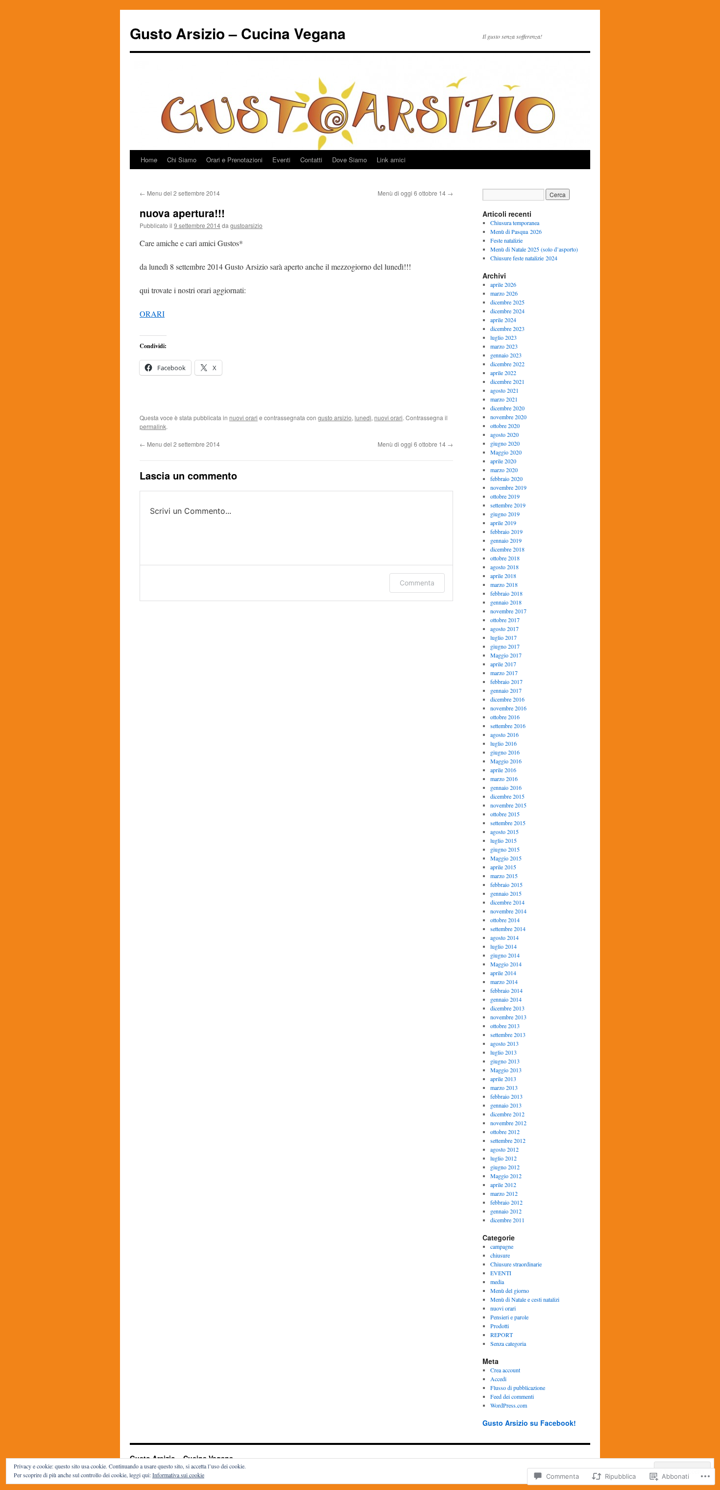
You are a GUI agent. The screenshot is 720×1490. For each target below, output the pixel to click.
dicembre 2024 (507, 311)
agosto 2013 (504, 1043)
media (497, 1282)
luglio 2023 (503, 337)
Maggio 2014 (506, 964)
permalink (153, 426)
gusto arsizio (335, 417)
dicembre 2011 (507, 1220)
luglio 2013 (503, 1052)
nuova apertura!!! (182, 212)
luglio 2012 (503, 1158)
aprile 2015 (503, 867)
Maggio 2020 (506, 452)
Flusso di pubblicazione (517, 1387)
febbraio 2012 (506, 1202)
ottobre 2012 (505, 1132)
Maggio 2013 (506, 1070)
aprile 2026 (503, 284)
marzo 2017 (504, 673)
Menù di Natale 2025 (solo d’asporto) (534, 249)
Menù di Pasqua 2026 (516, 231)
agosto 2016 (504, 734)
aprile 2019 (503, 523)
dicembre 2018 (507, 549)
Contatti (311, 159)
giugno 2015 (505, 849)
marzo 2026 (504, 293)
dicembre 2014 (507, 902)
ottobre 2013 (505, 1026)
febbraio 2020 (506, 478)
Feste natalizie (506, 240)
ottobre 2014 (505, 920)
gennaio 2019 (506, 540)
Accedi (498, 1379)
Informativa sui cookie (178, 1475)
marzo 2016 (504, 779)
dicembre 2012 (507, 1114)
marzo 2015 (504, 876)
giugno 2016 (505, 752)
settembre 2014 (508, 929)
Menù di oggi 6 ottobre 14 (415, 193)
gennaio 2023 (506, 355)
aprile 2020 (503, 461)
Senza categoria (508, 1343)
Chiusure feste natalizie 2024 (523, 258)
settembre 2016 (508, 726)
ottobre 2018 (505, 558)
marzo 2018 (504, 584)
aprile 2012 (503, 1184)
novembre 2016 (508, 708)
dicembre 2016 (507, 699)
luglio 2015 (503, 840)
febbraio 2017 (506, 681)
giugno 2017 (505, 646)
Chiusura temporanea (514, 223)
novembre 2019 (508, 487)
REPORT (501, 1334)
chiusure (500, 1255)
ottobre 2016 (505, 717)
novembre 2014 (508, 911)
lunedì (363, 417)
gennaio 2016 (506, 787)
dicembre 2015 (507, 796)
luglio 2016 (503, 743)
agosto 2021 (504, 390)
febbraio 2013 (506, 1096)
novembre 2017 (508, 611)
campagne (501, 1246)
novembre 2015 (508, 805)
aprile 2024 (503, 320)
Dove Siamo (349, 159)
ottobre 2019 (505, 496)
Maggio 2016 (506, 761)
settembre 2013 (508, 1034)
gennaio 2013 (506, 1105)
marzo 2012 (504, 1193)
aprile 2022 (503, 373)
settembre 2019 (508, 505)
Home (149, 159)
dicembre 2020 (507, 408)
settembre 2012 (508, 1140)
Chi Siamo (181, 159)
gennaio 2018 (506, 602)
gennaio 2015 (506, 893)
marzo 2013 (504, 1087)
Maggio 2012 (506, 1176)
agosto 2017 (504, 628)
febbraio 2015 (506, 884)
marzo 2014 (504, 981)
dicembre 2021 (507, 381)
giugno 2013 (505, 1061)
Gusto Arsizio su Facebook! (529, 1423)
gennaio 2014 (506, 999)
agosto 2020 (504, 434)
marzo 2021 (504, 399)
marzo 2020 (504, 470)
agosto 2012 (504, 1149)
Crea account (505, 1370)
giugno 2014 (505, 955)
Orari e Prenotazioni (234, 159)
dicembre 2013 (507, 1008)
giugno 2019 (505, 514)
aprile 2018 (503, 576)
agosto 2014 (504, 937)
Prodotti (499, 1326)
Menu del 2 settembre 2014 (180, 193)
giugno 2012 (505, 1167)
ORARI (152, 313)
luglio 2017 (503, 637)
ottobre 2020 (505, 425)
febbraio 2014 (506, 990)
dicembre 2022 (507, 364)
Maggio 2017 (506, 655)
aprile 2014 (503, 973)
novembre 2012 (508, 1123)
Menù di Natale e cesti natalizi (524, 1299)
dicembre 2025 (507, 302)
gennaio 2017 (506, 690)
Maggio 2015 (506, 858)
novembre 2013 (508, 1017)
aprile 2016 (503, 770)
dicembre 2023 (507, 328)
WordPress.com (508, 1405)
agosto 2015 (504, 831)
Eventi (281, 159)
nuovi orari (243, 417)
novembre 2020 (508, 417)
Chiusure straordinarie (516, 1264)
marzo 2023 (504, 346)
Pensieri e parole (509, 1317)
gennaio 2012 (506, 1211)
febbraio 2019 (506, 531)
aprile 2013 (503, 1079)
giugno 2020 (505, 443)
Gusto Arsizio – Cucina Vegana (238, 33)
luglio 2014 (503, 946)
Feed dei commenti (512, 1396)
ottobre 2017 (505, 620)
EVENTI (500, 1273)
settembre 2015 (508, 823)
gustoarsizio (246, 225)
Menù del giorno (509, 1290)
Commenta (417, 583)
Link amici (391, 159)
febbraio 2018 (506, 593)
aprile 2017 (503, 664)
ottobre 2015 (505, 814)
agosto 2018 (504, 567)
